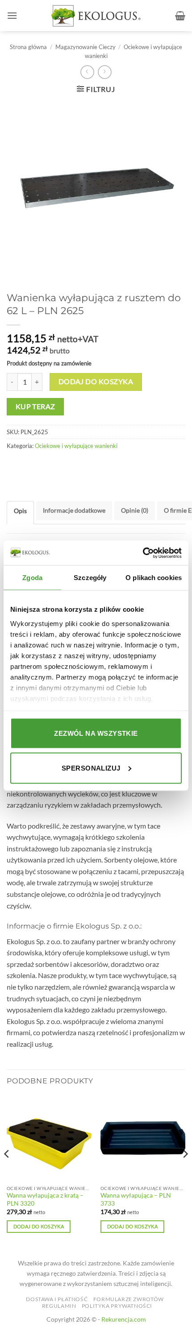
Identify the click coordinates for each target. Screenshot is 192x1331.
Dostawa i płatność (57, 1299)
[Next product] (87, 72)
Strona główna (28, 46)
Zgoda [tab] (32, 577)
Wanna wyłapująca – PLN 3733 (135, 1199)
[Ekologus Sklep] (96, 16)
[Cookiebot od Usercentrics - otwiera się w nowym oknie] (143, 553)
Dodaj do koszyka (95, 381)
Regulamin (59, 1305)
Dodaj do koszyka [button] (38, 1226)
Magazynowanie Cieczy (85, 46)
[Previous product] (105, 72)
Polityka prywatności (117, 1305)
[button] (12, 15)
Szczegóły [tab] (90, 577)
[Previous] (7, 1172)
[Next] (184, 1172)
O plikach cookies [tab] (153, 577)
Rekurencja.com (123, 1319)
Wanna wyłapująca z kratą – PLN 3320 (45, 1199)
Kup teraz (35, 406)
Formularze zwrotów (128, 1299)
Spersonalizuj (91, 767)
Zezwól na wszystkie (96, 733)
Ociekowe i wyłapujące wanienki (76, 445)
